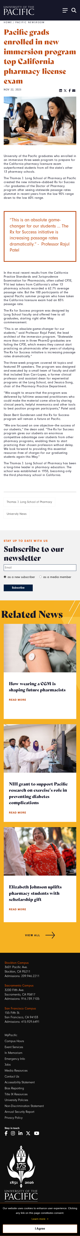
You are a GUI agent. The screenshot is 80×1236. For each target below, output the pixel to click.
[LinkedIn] (60, 91)
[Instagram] (14, 1133)
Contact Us (12, 1076)
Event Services (14, 1047)
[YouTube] (38, 1133)
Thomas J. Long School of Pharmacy (29, 502)
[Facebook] (69, 91)
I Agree (40, 1228)
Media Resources (16, 1070)
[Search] (73, 10)
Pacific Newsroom (30, 22)
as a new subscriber (21, 577)
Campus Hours (14, 1041)
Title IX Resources (16, 1094)
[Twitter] (65, 91)
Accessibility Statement (20, 1082)
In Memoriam (13, 1053)
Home (8, 22)
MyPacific (11, 1035)
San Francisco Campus (20, 1008)
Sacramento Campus (19, 985)
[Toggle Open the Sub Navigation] (64, 10)
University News (17, 514)
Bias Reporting (14, 1088)
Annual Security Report (19, 1112)
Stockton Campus (17, 963)
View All (32, 935)
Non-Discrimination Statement (24, 1106)
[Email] (73, 91)
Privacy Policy (14, 1117)
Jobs (8, 1064)
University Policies (16, 1100)
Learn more (38, 1218)
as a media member (57, 577)
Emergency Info (15, 1059)
